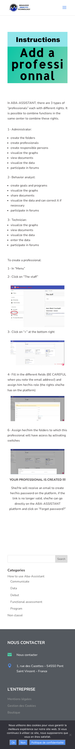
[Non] (70, 735)
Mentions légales (20, 699)
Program (16, 608)
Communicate (19, 581)
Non (23, 742)
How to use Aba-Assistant (26, 576)
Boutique (14, 712)
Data (13, 588)
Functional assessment (26, 602)
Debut (14, 595)
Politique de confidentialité (47, 742)
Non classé (15, 615)
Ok (13, 742)
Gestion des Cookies (22, 706)
